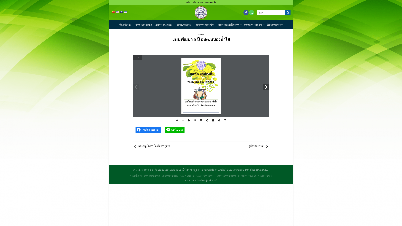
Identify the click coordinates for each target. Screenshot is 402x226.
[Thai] (126, 12)
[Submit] (288, 12)
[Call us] (251, 12)
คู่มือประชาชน (256, 146)
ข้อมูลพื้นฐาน (125, 24)
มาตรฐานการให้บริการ (228, 24)
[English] (117, 12)
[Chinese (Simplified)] (113, 12)
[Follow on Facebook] (246, 12)
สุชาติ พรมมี (211, 180)
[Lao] (121, 12)
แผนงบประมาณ (184, 24)
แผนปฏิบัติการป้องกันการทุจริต (154, 146)
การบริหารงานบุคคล (253, 24)
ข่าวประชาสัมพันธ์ (144, 24)
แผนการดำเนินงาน (163, 24)
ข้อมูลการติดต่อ (274, 24)
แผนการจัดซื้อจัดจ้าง (205, 24)
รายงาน (201, 34)
